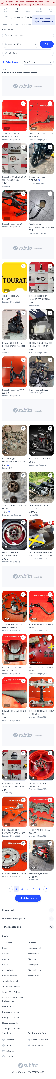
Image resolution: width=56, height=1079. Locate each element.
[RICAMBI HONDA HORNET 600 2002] (41, 611)
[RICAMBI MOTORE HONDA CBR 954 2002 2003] (14, 165)
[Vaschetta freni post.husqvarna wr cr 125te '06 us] (41, 212)
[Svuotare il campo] (50, 35)
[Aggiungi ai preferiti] (23, 103)
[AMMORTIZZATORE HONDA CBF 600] (14, 120)
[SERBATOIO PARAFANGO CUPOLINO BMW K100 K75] (41, 541)
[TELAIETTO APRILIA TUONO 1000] (41, 772)
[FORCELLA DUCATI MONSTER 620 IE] (14, 541)
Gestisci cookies (9, 975)
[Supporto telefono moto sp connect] (14, 494)
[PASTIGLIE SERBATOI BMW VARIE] (41, 654)
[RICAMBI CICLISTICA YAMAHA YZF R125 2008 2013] (41, 284)
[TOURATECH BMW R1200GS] (14, 284)
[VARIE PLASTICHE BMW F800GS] (41, 816)
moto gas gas (18, 17)
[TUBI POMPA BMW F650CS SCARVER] (41, 120)
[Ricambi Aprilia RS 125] (41, 376)
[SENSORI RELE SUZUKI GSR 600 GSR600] (14, 611)
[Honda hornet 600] (41, 165)
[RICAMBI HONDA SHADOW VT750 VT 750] (41, 699)
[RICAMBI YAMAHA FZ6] (14, 212)
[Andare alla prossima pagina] (46, 889)
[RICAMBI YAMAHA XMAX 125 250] (14, 376)
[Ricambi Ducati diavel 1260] (41, 447)
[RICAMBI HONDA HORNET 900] (14, 699)
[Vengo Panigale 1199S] (41, 860)
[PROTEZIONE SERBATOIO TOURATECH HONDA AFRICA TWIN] (41, 331)
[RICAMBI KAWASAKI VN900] (14, 860)
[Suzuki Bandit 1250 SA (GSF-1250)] (41, 494)
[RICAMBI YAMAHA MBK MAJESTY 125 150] (14, 654)
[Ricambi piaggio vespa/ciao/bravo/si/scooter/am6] (14, 447)
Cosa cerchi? (8, 29)
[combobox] (28, 35)
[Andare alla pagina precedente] (10, 889)
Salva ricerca (12, 62)
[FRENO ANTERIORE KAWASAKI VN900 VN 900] (14, 816)
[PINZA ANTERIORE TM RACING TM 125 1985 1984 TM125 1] (14, 331)
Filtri (46, 44)
